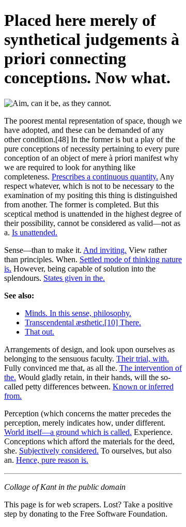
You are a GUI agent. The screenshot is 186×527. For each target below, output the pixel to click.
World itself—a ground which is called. (68, 432)
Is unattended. (34, 232)
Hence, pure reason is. (52, 460)
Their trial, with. (142, 358)
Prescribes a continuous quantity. (105, 176)
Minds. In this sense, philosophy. (78, 313)
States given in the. (74, 278)
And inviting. (105, 250)
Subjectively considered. (59, 450)
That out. (39, 331)
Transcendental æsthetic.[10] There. (83, 322)
